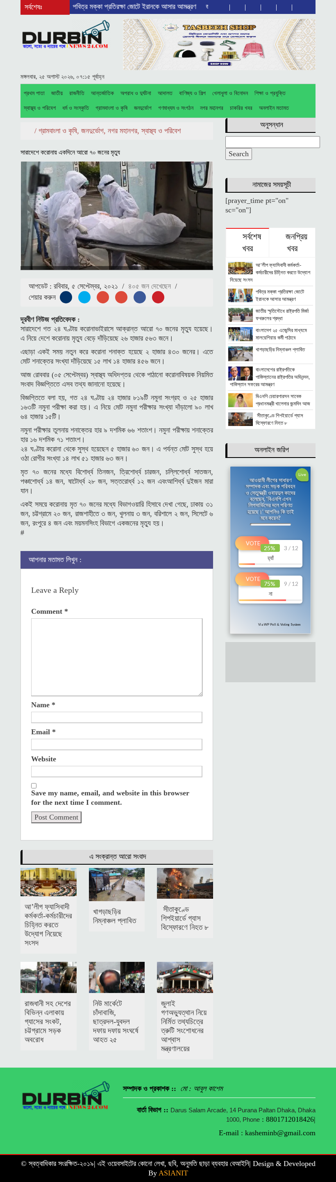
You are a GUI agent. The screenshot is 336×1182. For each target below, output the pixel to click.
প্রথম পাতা (34, 93)
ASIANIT (173, 1173)
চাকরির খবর (241, 108)
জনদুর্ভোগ (143, 108)
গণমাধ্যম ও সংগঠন (175, 108)
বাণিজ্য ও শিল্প (192, 93)
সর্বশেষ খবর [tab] (251, 242)
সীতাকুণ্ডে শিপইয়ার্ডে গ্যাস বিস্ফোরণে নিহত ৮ (185, 918)
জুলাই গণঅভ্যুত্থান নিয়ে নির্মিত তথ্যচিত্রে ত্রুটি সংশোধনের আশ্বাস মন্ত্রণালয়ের (184, 1026)
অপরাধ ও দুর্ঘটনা (135, 93)
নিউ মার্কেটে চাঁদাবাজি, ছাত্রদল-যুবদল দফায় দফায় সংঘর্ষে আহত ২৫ (115, 1021)
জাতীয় (57, 93)
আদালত (165, 93)
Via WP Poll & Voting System (279, 624)
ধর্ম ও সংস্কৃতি (75, 108)
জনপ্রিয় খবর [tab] (295, 242)
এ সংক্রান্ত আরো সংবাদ (117, 856)
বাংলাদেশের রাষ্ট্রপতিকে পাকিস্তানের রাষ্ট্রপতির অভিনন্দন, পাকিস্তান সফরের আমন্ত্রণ (270, 377)
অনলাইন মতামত (274, 108)
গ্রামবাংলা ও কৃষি (111, 108)
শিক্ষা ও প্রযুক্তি (270, 93)
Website (43, 759)
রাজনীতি (76, 93)
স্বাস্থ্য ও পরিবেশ (40, 108)
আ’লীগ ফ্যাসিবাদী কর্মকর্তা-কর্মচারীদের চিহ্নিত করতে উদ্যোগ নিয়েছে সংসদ (48, 924)
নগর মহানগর (211, 108)
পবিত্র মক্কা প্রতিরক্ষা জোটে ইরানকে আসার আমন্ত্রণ (117, 6)
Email (43, 732)
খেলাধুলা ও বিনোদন (230, 93)
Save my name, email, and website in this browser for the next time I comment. (110, 797)
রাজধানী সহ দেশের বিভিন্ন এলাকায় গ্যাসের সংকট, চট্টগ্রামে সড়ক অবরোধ (48, 1021)
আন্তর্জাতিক (102, 93)
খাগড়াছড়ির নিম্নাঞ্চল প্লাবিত (114, 916)
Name (43, 705)
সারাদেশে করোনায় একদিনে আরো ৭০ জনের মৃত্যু (70, 152)
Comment (49, 611)
